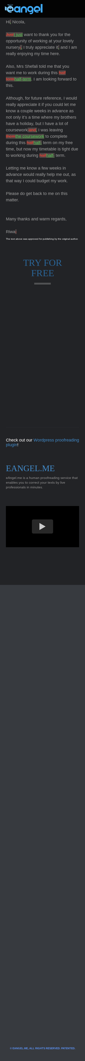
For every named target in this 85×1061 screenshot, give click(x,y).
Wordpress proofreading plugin (42, 442)
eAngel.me (30, 468)
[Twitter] (54, 9)
